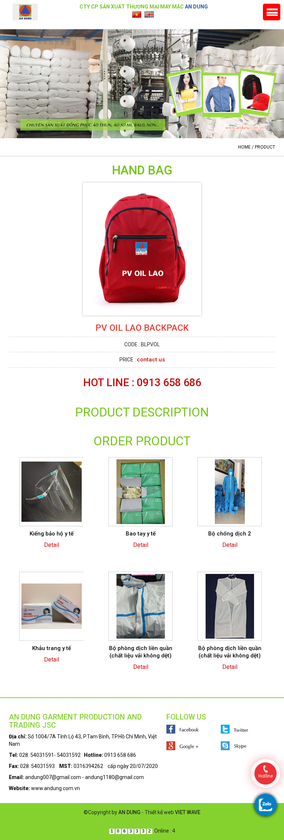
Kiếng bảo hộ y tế (52, 533)
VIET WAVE (187, 812)
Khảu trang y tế (51, 648)
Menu (271, 12)
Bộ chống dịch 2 (229, 533)
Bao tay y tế (141, 533)
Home (244, 147)
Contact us (151, 359)
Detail (51, 544)
